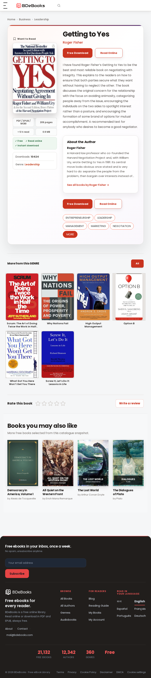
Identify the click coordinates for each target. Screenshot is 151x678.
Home (11, 19)
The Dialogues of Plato (123, 492)
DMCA (120, 672)
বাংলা (119, 601)
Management (75, 226)
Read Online (108, 53)
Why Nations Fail (57, 323)
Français (140, 609)
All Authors (67, 606)
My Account (97, 620)
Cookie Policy (88, 672)
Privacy (72, 672)
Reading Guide (99, 606)
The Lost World (88, 490)
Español (122, 609)
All (137, 263)
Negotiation (122, 226)
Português (124, 616)
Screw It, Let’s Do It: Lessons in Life (58, 383)
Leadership (41, 19)
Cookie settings (136, 672)
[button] (24, 39)
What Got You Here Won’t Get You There (22, 383)
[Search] (59, 5)
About (9, 629)
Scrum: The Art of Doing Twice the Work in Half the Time (22, 325)
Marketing (98, 226)
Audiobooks (68, 620)
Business (25, 19)
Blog (92, 598)
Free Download (77, 53)
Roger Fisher (73, 42)
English (139, 601)
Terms (60, 672)
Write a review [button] (129, 403)
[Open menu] (7, 5)
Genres (65, 613)
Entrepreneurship (78, 218)
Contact (22, 629)
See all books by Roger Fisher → (88, 185)
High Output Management (93, 325)
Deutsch (140, 616)
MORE (70, 234)
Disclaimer (106, 672)
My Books (95, 613)
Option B (129, 323)
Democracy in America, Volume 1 (20, 492)
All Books (66, 598)
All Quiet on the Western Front (53, 492)
